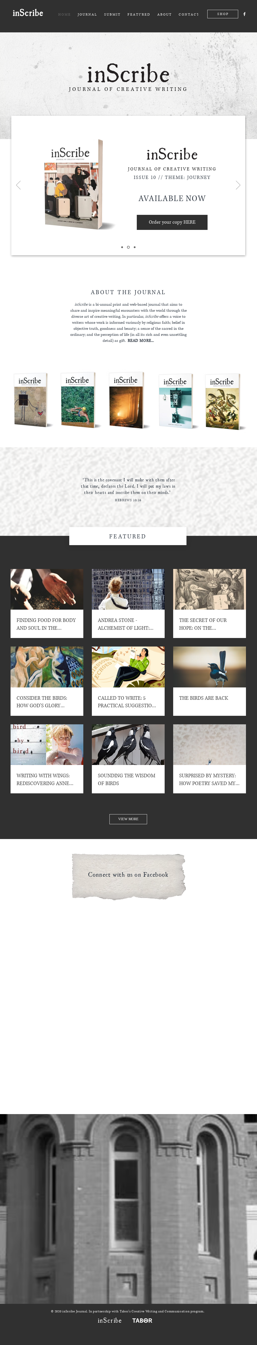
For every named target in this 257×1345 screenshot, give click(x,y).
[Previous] (18, 185)
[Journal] (128, 247)
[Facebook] (244, 14)
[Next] (238, 185)
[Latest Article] (135, 247)
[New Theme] (122, 247)
